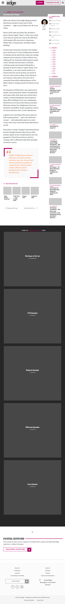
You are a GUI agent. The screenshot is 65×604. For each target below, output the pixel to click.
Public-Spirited (54, 32)
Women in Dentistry (56, 20)
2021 (53, 62)
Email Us (47, 568)
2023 (54, 57)
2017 (53, 71)
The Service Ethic (55, 43)
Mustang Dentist (55, 28)
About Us (17, 568)
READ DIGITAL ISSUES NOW (15, 549)
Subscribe (52, 2)
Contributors (17, 570)
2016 (53, 73)
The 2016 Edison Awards (55, 24)
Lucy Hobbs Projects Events (56, 36)
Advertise (47, 570)
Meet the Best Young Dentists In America (31, 208)
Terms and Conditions (29, 600)
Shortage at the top (12, 208)
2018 (53, 69)
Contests (17, 573)
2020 (54, 64)
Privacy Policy (40, 600)
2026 (54, 50)
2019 (53, 66)
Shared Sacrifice (55, 40)
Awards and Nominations (47, 575)
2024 (53, 55)
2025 (54, 53)
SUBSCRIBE (16, 581)
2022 (54, 59)
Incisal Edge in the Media (17, 575)
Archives (47, 573)
